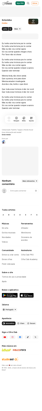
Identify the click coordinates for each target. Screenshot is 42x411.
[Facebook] (20, 337)
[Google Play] (10, 295)
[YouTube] (5, 337)
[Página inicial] (7, 3)
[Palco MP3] (19, 350)
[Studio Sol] (10, 359)
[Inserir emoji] (36, 191)
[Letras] (6, 350)
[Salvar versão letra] (10, 29)
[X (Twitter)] (35, 337)
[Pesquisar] (28, 3)
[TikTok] (28, 337)
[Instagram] (12, 337)
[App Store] (27, 295)
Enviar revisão (6, 134)
